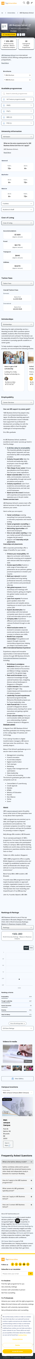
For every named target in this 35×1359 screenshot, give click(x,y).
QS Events (20, 1233)
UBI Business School (18, 25)
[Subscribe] (30, 1273)
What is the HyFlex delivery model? (15, 1162)
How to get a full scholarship (10, 368)
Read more (5, 63)
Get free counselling (8, 1293)
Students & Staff (8, 210)
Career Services (8, 402)
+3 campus (13, 31)
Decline (17, 1345)
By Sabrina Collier (10, 382)
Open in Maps (7, 1144)
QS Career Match (7, 1241)
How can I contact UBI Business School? (14, 1206)
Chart (26, 948)
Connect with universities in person (13, 1290)
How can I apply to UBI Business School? (14, 1198)
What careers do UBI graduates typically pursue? (13, 1190)
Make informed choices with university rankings (17, 1304)
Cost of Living (7, 223)
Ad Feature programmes (16, 99)
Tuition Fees (7, 283)
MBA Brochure (10, 80)
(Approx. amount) (17, 237)
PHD (9, 123)
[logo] (9, 3)
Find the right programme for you (12, 1284)
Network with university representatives (15, 1307)
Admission (6, 137)
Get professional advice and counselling (14, 1310)
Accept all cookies (17, 1351)
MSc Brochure (10, 75)
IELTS (25, 166)
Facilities (6, 204)
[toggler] (32, 2)
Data (31, 948)
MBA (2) (9, 117)
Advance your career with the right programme (17, 1301)
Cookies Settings (18, 1339)
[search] (24, 3)
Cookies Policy (22, 1335)
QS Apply (30, 1233)
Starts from (17, 297)
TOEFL (9, 166)
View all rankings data (16, 1023)
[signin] (28, 2)
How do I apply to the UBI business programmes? (15, 1181)
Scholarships (7, 324)
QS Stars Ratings (8, 1028)
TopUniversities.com (8, 1217)
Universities (11, 13)
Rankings (6, 928)
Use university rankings (9, 1287)
